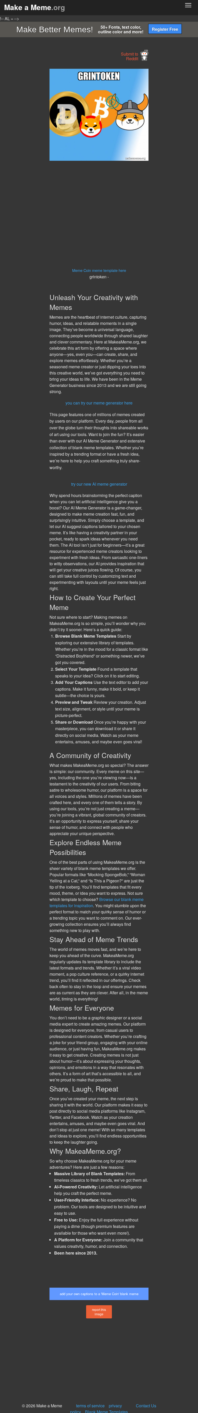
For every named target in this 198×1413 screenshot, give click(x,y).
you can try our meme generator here (99, 403)
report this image (99, 1311)
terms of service (90, 1406)
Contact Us (146, 1406)
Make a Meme (34, 7)
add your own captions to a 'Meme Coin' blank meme (99, 1293)
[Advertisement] (38, 146)
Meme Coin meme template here (99, 270)
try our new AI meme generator (99, 484)
